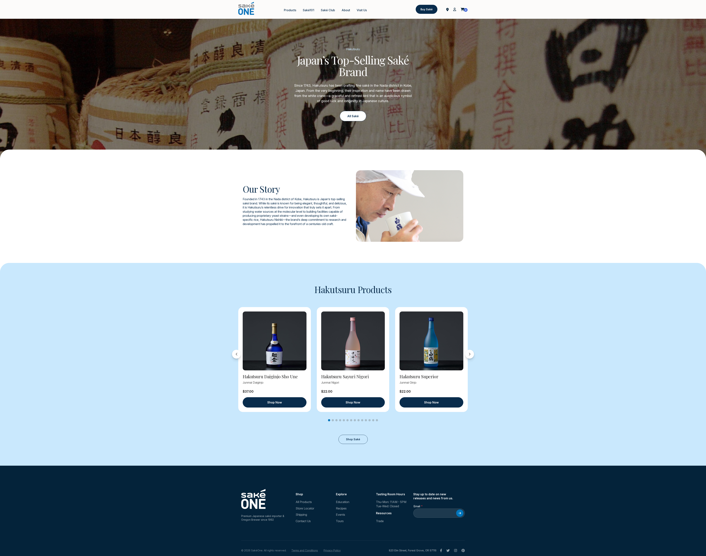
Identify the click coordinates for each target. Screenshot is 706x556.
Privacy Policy (332, 550)
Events (340, 514)
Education (342, 502)
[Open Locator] (447, 9)
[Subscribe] (459, 513)
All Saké (353, 116)
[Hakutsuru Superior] (431, 340)
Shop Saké (353, 439)
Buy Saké (426, 9)
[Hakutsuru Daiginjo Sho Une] (274, 340)
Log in (454, 9)
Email (416, 506)
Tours (340, 521)
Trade (380, 521)
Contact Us (303, 521)
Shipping (301, 514)
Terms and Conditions (304, 550)
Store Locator (305, 508)
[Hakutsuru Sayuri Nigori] (353, 340)
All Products (304, 502)
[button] (329, 420)
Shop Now (274, 402)
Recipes (341, 508)
